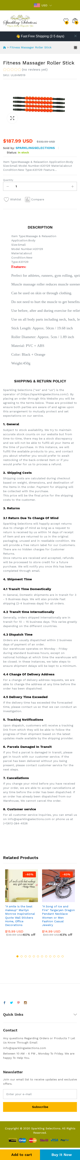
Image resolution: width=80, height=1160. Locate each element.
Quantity (8, 180)
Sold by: (9, 148)
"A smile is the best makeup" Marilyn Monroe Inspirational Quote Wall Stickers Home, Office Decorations (20, 916)
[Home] (4, 47)
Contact (10, 1030)
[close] (75, 36)
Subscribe (40, 1107)
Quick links (13, 1014)
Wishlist (15, 199)
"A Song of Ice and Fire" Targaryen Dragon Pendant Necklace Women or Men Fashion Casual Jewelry (58, 916)
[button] (25, 70)
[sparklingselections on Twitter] (11, 1003)
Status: (12, 152)
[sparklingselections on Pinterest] (18, 1003)
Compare (37, 199)
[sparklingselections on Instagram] (25, 1003)
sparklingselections (35, 148)
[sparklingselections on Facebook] (4, 1003)
